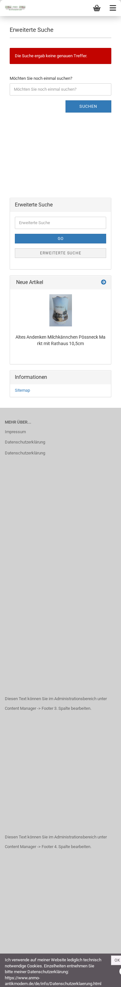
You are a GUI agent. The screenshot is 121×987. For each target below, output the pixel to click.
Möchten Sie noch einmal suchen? (41, 78)
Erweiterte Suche (60, 253)
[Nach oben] (103, 977)
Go (61, 238)
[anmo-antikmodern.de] (13, 8)
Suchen (88, 106)
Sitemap (22, 390)
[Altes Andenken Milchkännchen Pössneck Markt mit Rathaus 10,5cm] (60, 310)
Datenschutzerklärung (25, 442)
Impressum (15, 431)
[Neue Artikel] (103, 282)
